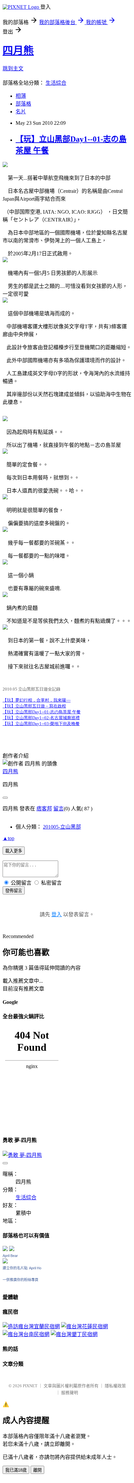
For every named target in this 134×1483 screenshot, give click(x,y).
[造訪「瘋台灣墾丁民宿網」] (74, 1334)
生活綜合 (56, 83)
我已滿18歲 (16, 1470)
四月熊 (18, 50)
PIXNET (30, 1385)
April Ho (35, 1268)
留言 (58, 808)
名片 (21, 111)
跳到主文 (13, 68)
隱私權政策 (115, 1385)
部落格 (23, 104)
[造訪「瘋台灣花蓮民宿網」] (84, 1326)
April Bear (10, 1256)
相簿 (21, 96)
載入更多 (13, 850)
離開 (37, 1470)
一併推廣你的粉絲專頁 (20, 1280)
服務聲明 (69, 1392)
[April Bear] (5, 1261)
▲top (8, 838)
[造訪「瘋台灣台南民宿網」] (26, 1334)
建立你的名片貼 (15, 1268)
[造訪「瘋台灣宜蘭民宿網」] (31, 1326)
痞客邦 (44, 808)
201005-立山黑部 (62, 827)
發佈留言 (13, 890)
